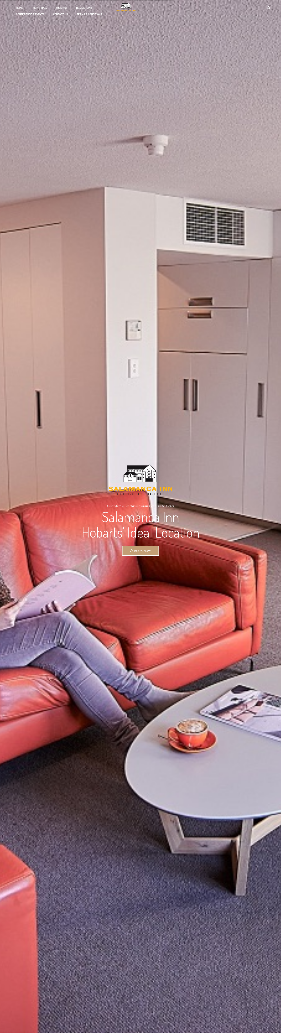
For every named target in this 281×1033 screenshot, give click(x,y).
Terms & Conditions (89, 14)
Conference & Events (30, 14)
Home (19, 7)
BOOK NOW (139, 543)
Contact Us (60, 14)
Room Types (39, 7)
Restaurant (84, 7)
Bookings (61, 7)
